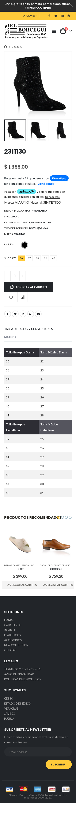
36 (21, 258)
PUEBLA (9, 718)
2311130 (15, 151)
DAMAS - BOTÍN (41, 222)
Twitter (15, 314)
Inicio (5, 47)
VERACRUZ (11, 708)
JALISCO (9, 713)
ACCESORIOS (13, 640)
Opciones (29, 15)
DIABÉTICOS (12, 635)
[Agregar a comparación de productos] (22, 297)
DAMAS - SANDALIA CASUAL (27, 565)
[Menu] (54, 31)
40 (53, 258)
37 (29, 258)
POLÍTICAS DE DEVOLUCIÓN (23, 679)
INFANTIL (10, 630)
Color (9, 244)
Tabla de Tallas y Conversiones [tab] (28, 329)
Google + (30, 314)
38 (37, 258)
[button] (59, 517)
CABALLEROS (12, 625)
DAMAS (25, 222)
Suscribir (58, 764)
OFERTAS (10, 650)
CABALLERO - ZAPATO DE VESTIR (56, 565)
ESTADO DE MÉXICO (17, 703)
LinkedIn (23, 314)
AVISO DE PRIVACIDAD (19, 674)
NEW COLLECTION (16, 645)
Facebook (7, 314)
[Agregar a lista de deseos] (11, 297)
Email (38, 314)
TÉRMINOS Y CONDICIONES (22, 669)
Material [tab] (11, 337)
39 (45, 258)
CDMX (8, 698)
